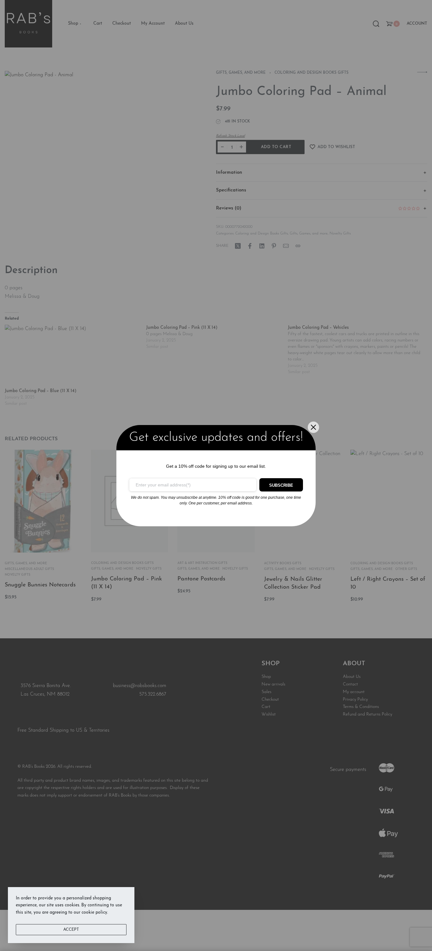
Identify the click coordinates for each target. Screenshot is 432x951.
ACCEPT (71, 930)
